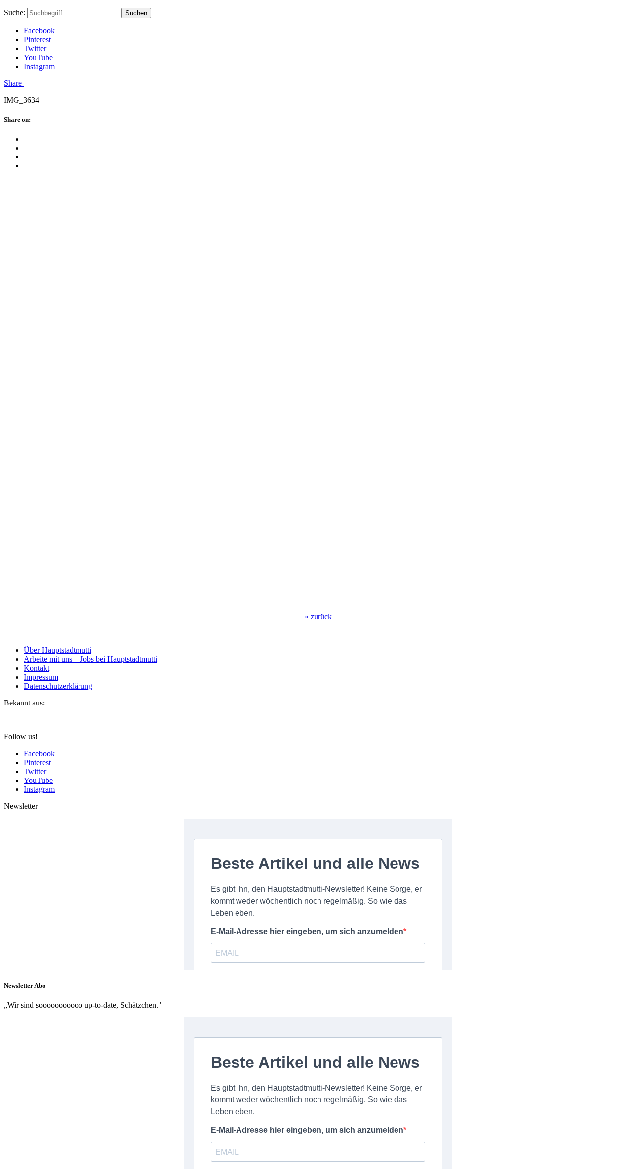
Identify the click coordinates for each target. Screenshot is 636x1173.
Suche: (14, 12)
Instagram (39, 66)
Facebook (39, 30)
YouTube (38, 57)
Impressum (41, 677)
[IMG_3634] (163, 599)
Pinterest (37, 39)
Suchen (136, 13)
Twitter (35, 48)
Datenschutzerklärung (58, 686)
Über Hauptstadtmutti (57, 650)
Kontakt (36, 668)
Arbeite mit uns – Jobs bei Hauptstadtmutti (90, 659)
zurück (318, 616)
